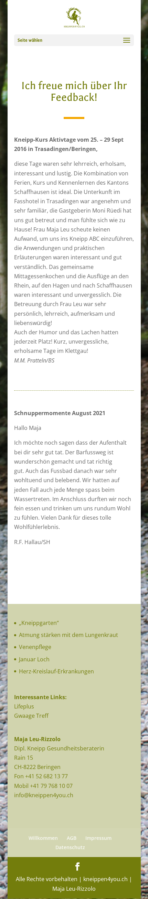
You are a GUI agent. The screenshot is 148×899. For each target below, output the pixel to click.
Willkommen (43, 838)
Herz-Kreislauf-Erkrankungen (56, 671)
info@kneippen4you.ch (43, 795)
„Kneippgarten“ (39, 623)
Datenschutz (70, 847)
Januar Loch (34, 659)
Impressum (98, 838)
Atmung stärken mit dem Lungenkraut (68, 635)
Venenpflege (35, 647)
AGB (71, 838)
